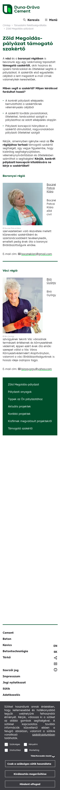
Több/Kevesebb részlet (41, 756)
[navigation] (55, 645)
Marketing (34, 750)
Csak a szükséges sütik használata (29, 763)
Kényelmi (33, 744)
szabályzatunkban (43, 734)
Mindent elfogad (30, 784)
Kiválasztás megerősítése (30, 774)
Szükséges (15, 744)
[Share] (55, 657)
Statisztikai (15, 750)
